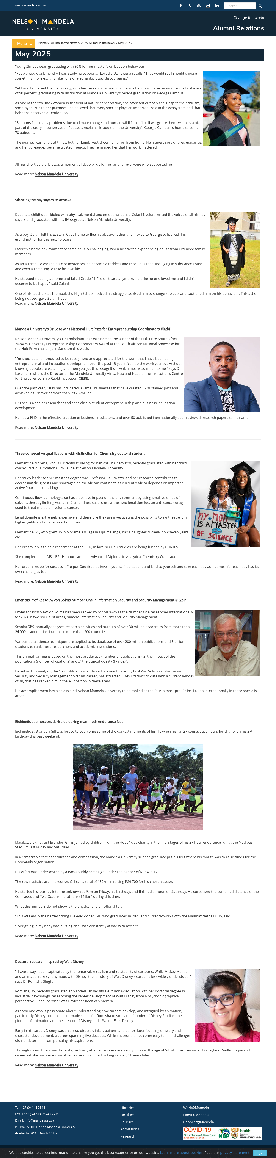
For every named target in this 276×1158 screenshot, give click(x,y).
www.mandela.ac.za (30, 5)
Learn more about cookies (181, 1152)
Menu (22, 43)
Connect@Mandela (198, 1122)
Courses (127, 1122)
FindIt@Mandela (196, 1115)
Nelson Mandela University (56, 174)
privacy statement (234, 1152)
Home (42, 43)
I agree (260, 1153)
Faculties (127, 1115)
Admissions (129, 1129)
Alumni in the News (64, 43)
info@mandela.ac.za (39, 1120)
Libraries (127, 1107)
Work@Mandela (196, 1107)
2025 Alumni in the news (98, 43)
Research (127, 1136)
